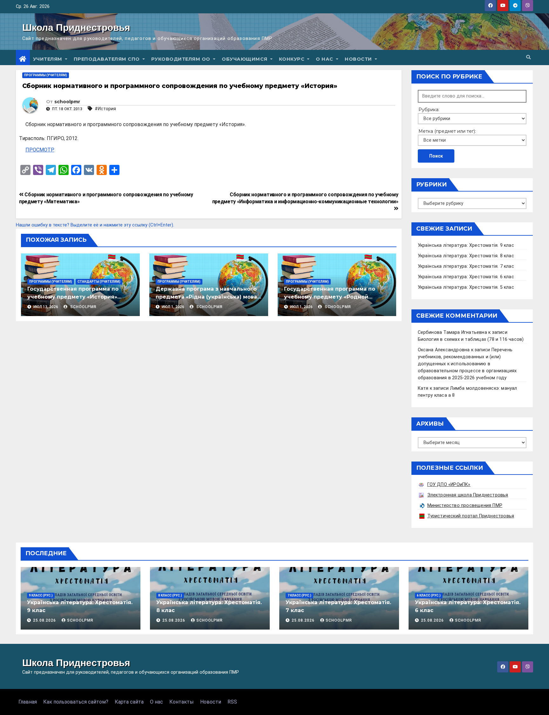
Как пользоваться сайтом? (75, 702)
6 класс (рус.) (429, 595)
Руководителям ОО (181, 59)
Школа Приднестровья (76, 27)
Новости (359, 59)
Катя (423, 388)
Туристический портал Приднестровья (470, 516)
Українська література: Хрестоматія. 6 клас (466, 277)
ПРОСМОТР (39, 150)
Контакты (181, 702)
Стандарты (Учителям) (99, 281)
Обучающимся (245, 59)
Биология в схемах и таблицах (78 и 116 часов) (471, 339)
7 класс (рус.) (299, 595)
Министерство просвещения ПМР (465, 505)
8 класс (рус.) (170, 595)
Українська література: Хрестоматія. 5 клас (466, 287)
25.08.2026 (45, 620)
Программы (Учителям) (45, 75)
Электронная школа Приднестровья (467, 495)
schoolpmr (67, 102)
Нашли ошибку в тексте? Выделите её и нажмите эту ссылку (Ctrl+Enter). (95, 225)
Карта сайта (129, 702)
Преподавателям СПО (107, 59)
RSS (232, 702)
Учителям (48, 59)
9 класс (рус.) (41, 595)
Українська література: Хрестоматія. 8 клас (466, 256)
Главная (27, 702)
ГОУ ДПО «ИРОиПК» (449, 484)
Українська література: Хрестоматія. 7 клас (466, 266)
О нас (325, 59)
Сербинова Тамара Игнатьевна (452, 332)
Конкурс (292, 59)
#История (105, 108)
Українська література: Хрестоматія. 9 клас (466, 245)
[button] (528, 57)
